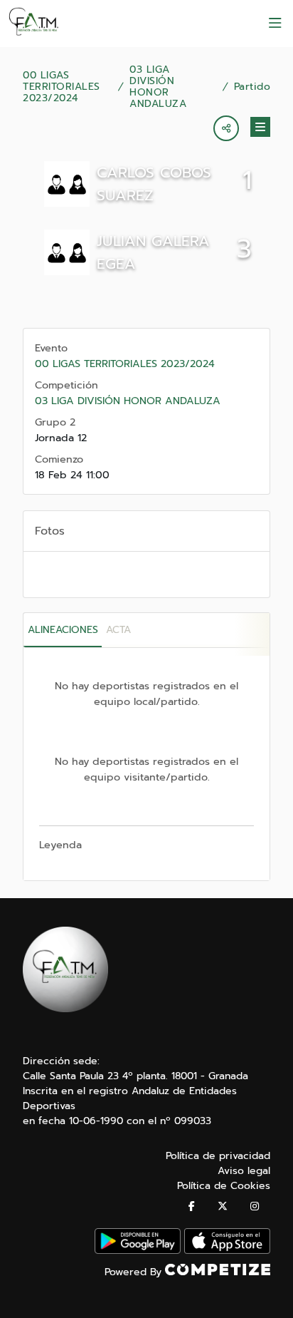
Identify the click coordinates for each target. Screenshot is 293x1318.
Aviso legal (244, 1170)
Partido (252, 87)
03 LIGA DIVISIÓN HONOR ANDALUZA (157, 87)
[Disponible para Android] (138, 1250)
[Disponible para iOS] (227, 1250)
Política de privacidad (218, 1155)
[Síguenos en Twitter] (223, 1206)
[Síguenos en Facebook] (191, 1206)
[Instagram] (254, 1206)
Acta (118, 629)
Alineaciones (63, 629)
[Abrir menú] (275, 23)
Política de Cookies (223, 1185)
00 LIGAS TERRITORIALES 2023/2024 (61, 87)
